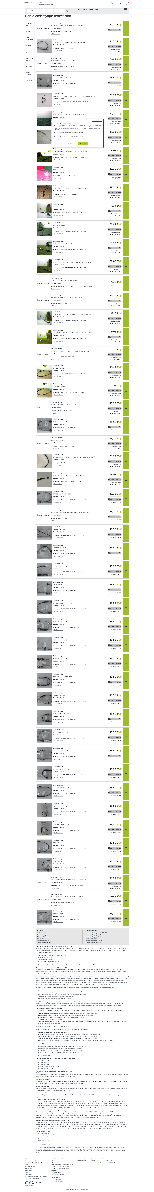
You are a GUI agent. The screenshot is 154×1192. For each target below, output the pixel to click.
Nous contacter (29, 1174)
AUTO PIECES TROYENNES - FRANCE (73, 157)
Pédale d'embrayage (88, 1005)
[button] (82, 28)
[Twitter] (29, 1183)
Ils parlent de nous (30, 1166)
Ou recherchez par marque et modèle (87, 9)
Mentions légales (56, 1172)
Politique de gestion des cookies (60, 1168)
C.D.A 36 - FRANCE (67, 48)
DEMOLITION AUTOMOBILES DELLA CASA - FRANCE (76, 286)
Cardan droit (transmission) (47, 1137)
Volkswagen (73, 1029)
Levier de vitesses (43, 1139)
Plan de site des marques (32, 1178)
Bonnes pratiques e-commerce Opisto (62, 1164)
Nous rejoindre (29, 1170)
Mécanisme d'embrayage (107, 1005)
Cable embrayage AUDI (93, 935)
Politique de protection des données (61, 1166)
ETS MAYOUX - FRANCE (69, 194)
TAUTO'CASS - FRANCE (66, 446)
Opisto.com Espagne (57, 1181)
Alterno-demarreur (43, 940)
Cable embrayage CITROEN (95, 938)
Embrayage (63, 982)
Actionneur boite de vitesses (46, 933)
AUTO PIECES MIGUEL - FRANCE (72, 481)
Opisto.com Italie (56, 1179)
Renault (52, 1029)
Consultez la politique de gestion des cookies (64, 139)
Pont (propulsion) (44, 1140)
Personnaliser (71, 143)
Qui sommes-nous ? (30, 1160)
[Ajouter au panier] (126, 28)
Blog (26, 1164)
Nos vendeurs (29, 1168)
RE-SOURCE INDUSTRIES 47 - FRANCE (73, 83)
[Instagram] (40, 1183)
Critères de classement (57, 1174)
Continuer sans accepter (97, 121)
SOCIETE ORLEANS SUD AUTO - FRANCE (74, 102)
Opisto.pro (54, 1183)
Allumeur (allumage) (43, 937)
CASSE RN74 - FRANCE (66, 31)
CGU (52, 1160)
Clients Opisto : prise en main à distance (36, 1176)
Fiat (68, 1029)
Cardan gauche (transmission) (47, 1135)
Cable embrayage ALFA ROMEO (96, 933)
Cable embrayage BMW (93, 937)
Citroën (63, 1029)
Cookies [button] (53, 1170)
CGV (52, 1162)
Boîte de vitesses (96, 982)
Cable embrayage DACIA (94, 940)
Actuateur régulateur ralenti (45, 935)
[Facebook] (26, 1183)
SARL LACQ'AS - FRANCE (69, 175)
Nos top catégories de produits (33, 1162)
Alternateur (40, 938)
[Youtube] (33, 1183)
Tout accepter (82, 143)
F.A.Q (26, 1172)
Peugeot (58, 1029)
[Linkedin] (36, 1183)
